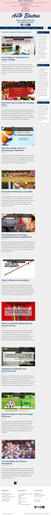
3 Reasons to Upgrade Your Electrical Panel (14, 370)
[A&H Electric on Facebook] (22, 25)
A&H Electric (11, 513)
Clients (20, 27)
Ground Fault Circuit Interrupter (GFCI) (11, 216)
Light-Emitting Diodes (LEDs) (12, 86)
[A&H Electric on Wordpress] (29, 25)
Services (6, 27)
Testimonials (27, 27)
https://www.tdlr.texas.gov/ (25, 504)
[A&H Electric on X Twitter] (24, 25)
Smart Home (18, 352)
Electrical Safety (21, 82)
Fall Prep (30, 128)
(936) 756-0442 (29, 20)
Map (41, 27)
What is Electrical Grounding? (15, 280)
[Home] (25, 15)
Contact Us (14, 27)
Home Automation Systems (12, 84)
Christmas (7, 82)
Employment (35, 27)
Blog (46, 27)
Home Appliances (8, 37)
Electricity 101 (14, 260)
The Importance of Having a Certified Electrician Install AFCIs (17, 236)
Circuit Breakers (14, 82)
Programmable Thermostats (24, 86)
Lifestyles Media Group (38, 513)
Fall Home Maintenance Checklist (17, 192)
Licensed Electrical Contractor (19, 37)
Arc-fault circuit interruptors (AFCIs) (12, 128)
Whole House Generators (18, 39)
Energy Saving (29, 82)
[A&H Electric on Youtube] (27, 25)
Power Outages (29, 37)
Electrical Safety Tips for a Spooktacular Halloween (14, 149)
